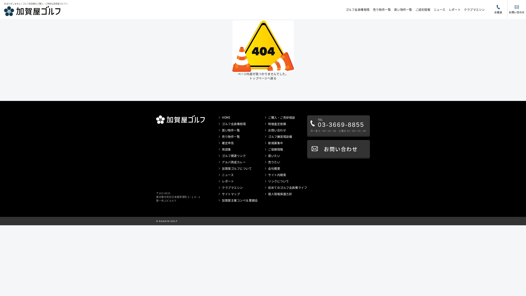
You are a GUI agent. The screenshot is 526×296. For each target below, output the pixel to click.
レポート (455, 9)
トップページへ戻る (262, 78)
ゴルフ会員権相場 (358, 9)
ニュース (439, 9)
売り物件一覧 (382, 9)
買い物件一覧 (403, 9)
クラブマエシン (474, 9)
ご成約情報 (422, 9)
